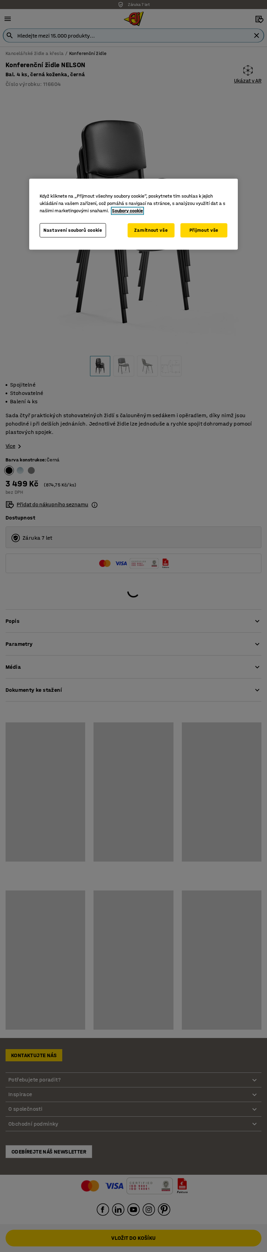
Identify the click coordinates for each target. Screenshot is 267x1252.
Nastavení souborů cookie (72, 230)
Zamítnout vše (151, 230)
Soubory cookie (127, 211)
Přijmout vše (203, 230)
